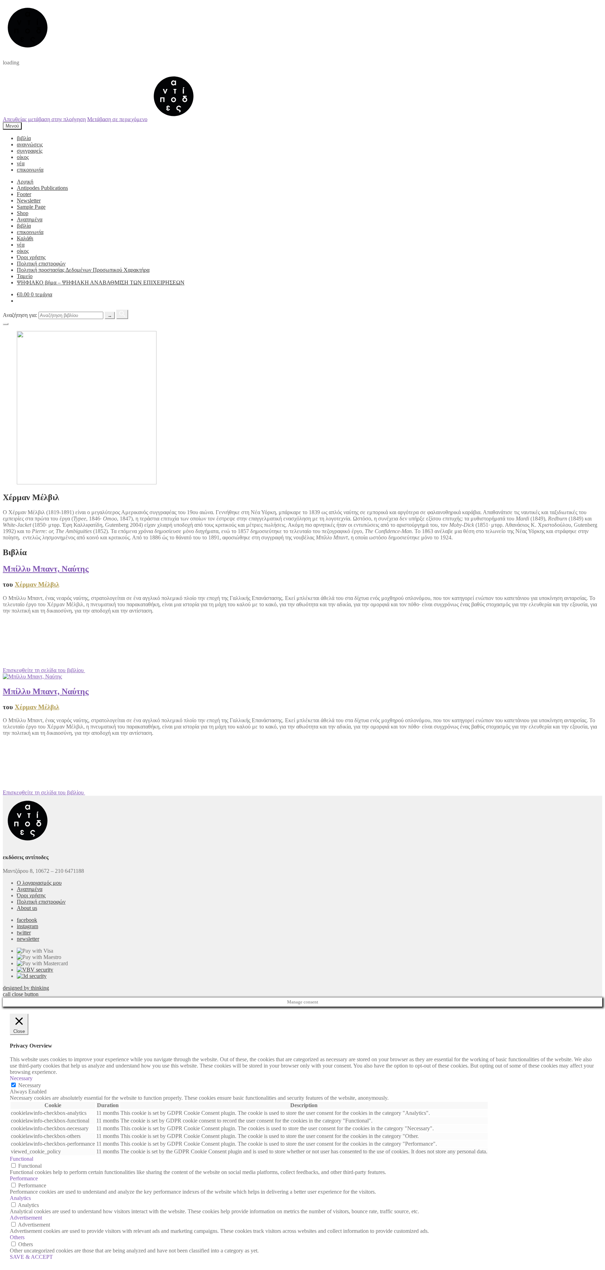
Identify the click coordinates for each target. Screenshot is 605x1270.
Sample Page (31, 207)
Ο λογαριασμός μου (39, 883)
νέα (21, 163)
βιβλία (24, 138)
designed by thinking (26, 988)
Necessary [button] (21, 1078)
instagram (27, 926)
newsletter (28, 939)
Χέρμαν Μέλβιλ (37, 584)
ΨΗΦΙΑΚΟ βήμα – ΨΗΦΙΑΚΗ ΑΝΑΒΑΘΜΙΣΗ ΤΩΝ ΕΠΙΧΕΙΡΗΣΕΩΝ (101, 282)
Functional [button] (21, 1159)
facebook (27, 920)
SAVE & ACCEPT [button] (31, 1257)
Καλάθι (25, 238)
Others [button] (17, 1237)
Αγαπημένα (29, 219)
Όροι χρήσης (31, 257)
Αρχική (25, 182)
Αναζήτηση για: (20, 315)
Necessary (29, 1085)
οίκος (23, 157)
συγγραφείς (29, 151)
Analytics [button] (20, 1198)
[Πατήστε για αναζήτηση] (122, 314)
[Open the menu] (5, 324)
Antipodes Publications (42, 188)
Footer (24, 194)
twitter (24, 933)
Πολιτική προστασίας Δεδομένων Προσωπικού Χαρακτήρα (83, 270)
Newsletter (29, 200)
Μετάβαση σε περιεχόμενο (117, 119)
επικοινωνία (30, 170)
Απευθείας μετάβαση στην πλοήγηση (44, 119)
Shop (22, 213)
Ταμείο (25, 276)
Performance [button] (24, 1178)
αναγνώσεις (30, 144)
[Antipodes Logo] (174, 119)
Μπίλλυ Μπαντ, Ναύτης (46, 568)
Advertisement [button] (26, 1218)
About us (27, 908)
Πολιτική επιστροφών (41, 264)
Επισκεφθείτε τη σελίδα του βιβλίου (44, 670)
